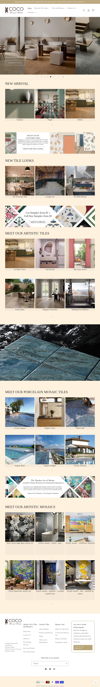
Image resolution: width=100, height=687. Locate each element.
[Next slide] (58, 77)
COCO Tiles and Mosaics (46, 686)
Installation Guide (61, 642)
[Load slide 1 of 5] (41, 76)
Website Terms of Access (13, 649)
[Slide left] (48, 124)
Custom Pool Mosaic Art (62, 634)
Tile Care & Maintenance (43, 641)
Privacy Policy (10, 647)
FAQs (41, 636)
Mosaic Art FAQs (61, 639)
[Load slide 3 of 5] (47, 76)
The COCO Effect (29, 652)
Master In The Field (61, 629)
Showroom (26, 631)
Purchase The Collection (84, 62)
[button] (42, 8)
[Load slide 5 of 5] (53, 76)
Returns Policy (10, 651)
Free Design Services (27, 643)
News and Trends (29, 648)
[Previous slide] (36, 77)
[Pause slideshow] (63, 77)
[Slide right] (52, 124)
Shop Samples (44, 629)
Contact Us (27, 635)
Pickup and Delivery (46, 633)
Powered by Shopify (59, 686)
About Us (26, 638)
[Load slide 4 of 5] (50, 76)
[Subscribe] (66, 663)
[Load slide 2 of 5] (44, 76)
